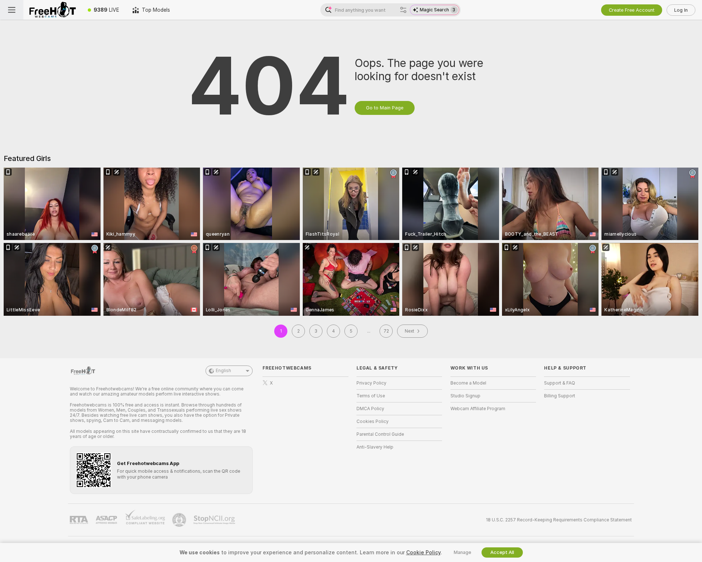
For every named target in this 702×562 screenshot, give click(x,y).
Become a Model (468, 383)
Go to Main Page (384, 107)
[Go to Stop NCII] (215, 520)
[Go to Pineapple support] (180, 520)
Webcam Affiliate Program (477, 408)
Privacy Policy (371, 383)
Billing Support (559, 395)
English (223, 370)
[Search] (403, 10)
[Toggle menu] (11, 10)
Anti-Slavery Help (374, 447)
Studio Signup (465, 395)
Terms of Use (370, 395)
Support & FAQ (559, 383)
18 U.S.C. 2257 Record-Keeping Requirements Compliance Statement (559, 519)
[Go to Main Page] (52, 10)
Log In (681, 10)
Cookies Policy (372, 421)
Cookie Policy (423, 552)
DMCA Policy (370, 408)
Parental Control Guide (380, 434)
